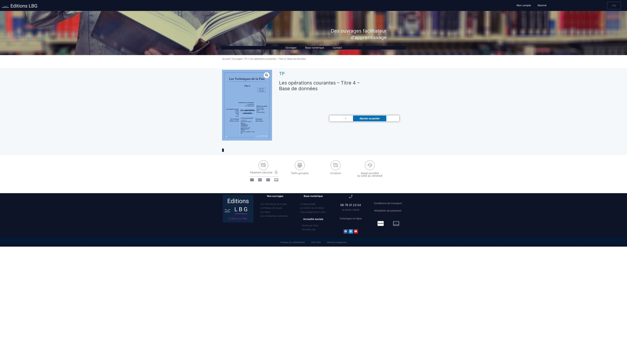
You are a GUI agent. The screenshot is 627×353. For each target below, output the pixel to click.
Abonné (542, 5)
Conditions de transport (388, 203)
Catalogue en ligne (351, 218)
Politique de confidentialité (292, 242)
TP (245, 59)
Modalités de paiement (388, 210)
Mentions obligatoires (337, 242)
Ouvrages (291, 47)
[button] (381, 223)
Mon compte (524, 5)
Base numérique (314, 47)
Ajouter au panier (370, 118)
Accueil (226, 59)
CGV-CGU (316, 242)
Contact (337, 47)
